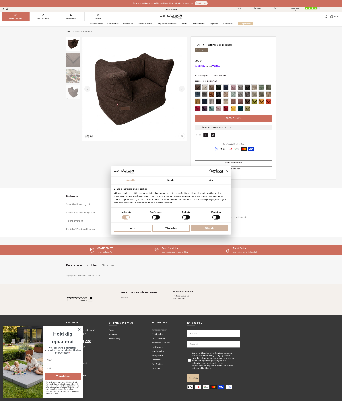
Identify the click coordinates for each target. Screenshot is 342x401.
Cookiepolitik (156, 360)
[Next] (182, 89)
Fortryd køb (156, 368)
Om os (275, 8)
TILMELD (193, 378)
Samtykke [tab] (131, 180)
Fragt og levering (158, 338)
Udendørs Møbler (145, 24)
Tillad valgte (171, 228)
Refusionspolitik (158, 351)
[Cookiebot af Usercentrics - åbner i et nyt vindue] (211, 171)
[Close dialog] (79, 329)
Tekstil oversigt (114, 339)
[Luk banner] (227, 171)
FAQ (239, 8)
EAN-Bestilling (157, 364)
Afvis (132, 228)
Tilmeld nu (63, 376)
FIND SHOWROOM (233, 169)
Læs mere (124, 297)
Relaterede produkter (81, 265)
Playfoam (214, 24)
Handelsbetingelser (159, 330)
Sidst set (108, 265)
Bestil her (201, 3)
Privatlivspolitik (157, 334)
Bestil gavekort (157, 355)
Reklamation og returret (161, 343)
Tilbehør (184, 24)
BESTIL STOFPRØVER (233, 163)
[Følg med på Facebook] (3, 9)
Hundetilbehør (199, 24)
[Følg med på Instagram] (7, 9)
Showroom (257, 8)
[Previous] (87, 89)
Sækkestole (128, 24)
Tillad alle (209, 228)
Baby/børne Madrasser (166, 24)
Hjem (68, 31)
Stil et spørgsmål (202, 76)
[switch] (156, 217)
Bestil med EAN (220, 76)
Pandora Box (228, 24)
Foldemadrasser (96, 24)
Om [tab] (211, 180)
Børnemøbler (112, 24)
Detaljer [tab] (171, 180)
